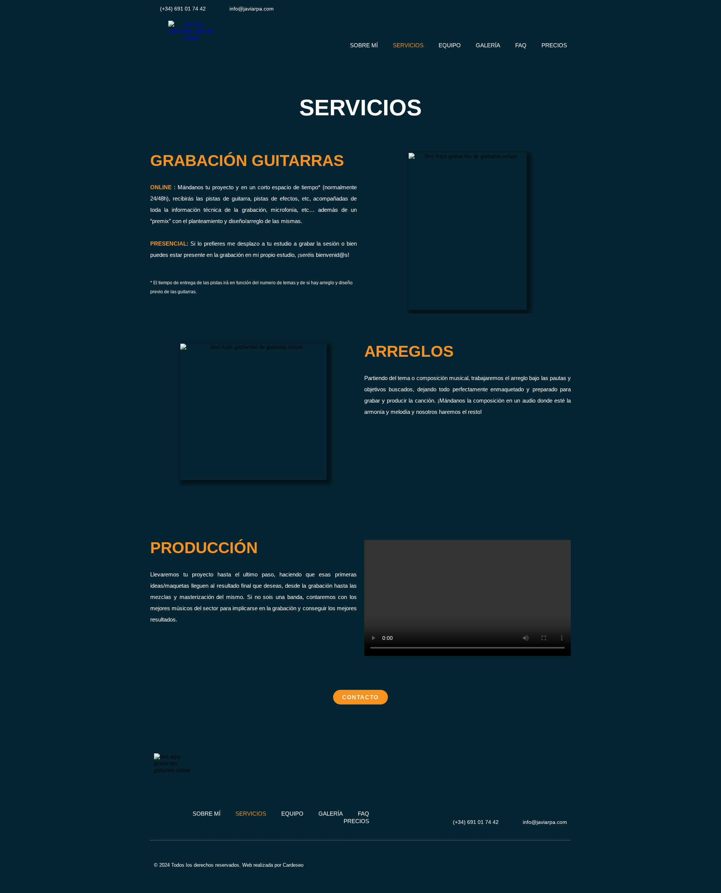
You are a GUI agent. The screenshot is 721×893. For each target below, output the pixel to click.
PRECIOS (554, 45)
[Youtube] (566, 8)
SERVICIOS (408, 45)
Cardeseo (293, 865)
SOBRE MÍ (364, 45)
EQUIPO (450, 45)
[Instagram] (532, 8)
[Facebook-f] (549, 8)
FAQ (520, 45)
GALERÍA (488, 45)
